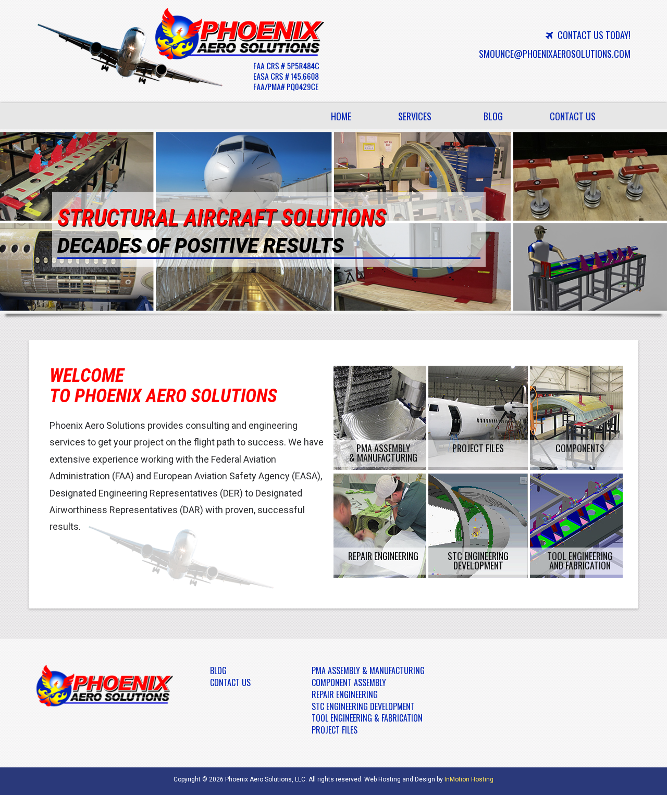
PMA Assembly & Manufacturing (368, 670)
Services (420, 119)
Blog (493, 116)
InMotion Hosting (468, 779)
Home (341, 116)
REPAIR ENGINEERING (383, 556)
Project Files (334, 730)
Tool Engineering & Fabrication (367, 718)
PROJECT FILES (478, 448)
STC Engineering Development (363, 706)
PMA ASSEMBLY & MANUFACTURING (383, 452)
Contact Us (573, 116)
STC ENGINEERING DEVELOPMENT (478, 560)
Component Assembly (349, 682)
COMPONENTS (579, 448)
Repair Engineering (345, 694)
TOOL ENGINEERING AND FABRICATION (580, 560)
